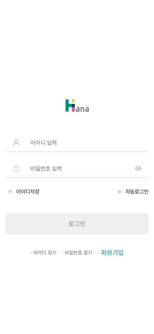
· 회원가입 (111, 252)
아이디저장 (27, 192)
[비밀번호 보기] (138, 168)
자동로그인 (137, 192)
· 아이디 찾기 (43, 253)
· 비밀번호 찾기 (77, 253)
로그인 (77, 224)
